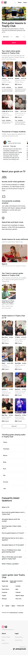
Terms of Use (18, 640)
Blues (4, 462)
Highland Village (20, 595)
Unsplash (21, 612)
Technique (6, 449)
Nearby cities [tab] (5, 581)
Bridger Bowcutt (13, 612)
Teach (19, 2)
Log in (25, 2)
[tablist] (14, 582)
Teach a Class (6, 637)
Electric (5, 455)
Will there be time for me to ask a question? (12, 539)
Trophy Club (5, 586)
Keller (17, 589)
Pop (4, 475)
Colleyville (18, 592)
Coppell (4, 595)
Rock (4, 468)
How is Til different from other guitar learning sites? (11, 551)
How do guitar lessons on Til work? (13, 533)
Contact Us (5, 643)
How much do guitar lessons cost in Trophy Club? (13, 513)
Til (2, 605)
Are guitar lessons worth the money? (11, 520)
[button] (11, 359)
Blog (3, 640)
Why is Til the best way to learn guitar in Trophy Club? (12, 558)
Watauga (4, 598)
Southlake (18, 586)
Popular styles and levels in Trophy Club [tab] (16, 581)
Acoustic (5, 482)
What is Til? (5, 507)
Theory (5, 442)
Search (14, 42)
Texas (13, 605)
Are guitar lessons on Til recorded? (13, 545)
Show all (14, 426)
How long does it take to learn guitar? (11, 527)
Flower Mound (5, 589)
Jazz (4, 488)
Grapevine (4, 592)
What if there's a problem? (10, 564)
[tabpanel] (14, 592)
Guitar (7, 605)
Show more (18, 598)
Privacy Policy (19, 637)
